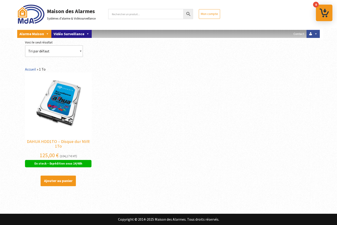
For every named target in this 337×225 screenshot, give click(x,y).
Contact (298, 34)
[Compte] (313, 34)
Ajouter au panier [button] (58, 180)
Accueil (30, 69)
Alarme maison (31, 33)
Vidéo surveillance (69, 33)
